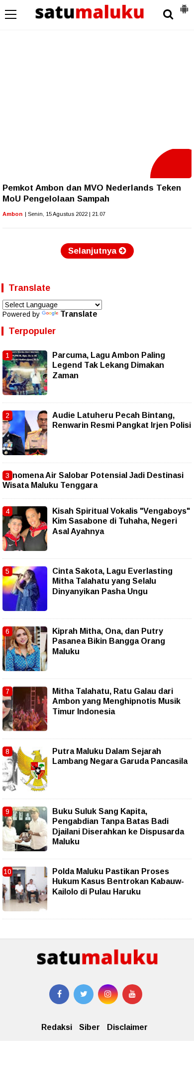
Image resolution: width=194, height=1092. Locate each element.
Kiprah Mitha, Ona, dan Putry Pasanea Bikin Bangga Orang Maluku (108, 641)
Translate (78, 314)
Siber (89, 1027)
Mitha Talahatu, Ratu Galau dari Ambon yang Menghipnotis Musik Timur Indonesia (116, 701)
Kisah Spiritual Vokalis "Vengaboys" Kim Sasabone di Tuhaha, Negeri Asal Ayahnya (121, 521)
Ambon (12, 214)
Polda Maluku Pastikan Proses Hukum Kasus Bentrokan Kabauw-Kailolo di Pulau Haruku (118, 881)
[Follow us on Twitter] (84, 994)
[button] (184, 5)
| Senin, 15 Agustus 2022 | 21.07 (65, 214)
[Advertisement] (97, 74)
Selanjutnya (93, 251)
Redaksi (56, 1027)
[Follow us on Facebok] (59, 994)
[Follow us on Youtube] (132, 994)
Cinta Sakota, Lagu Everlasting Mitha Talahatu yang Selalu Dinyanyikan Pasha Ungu (112, 581)
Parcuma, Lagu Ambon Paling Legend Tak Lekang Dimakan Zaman (108, 365)
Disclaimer (127, 1027)
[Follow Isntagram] (108, 994)
